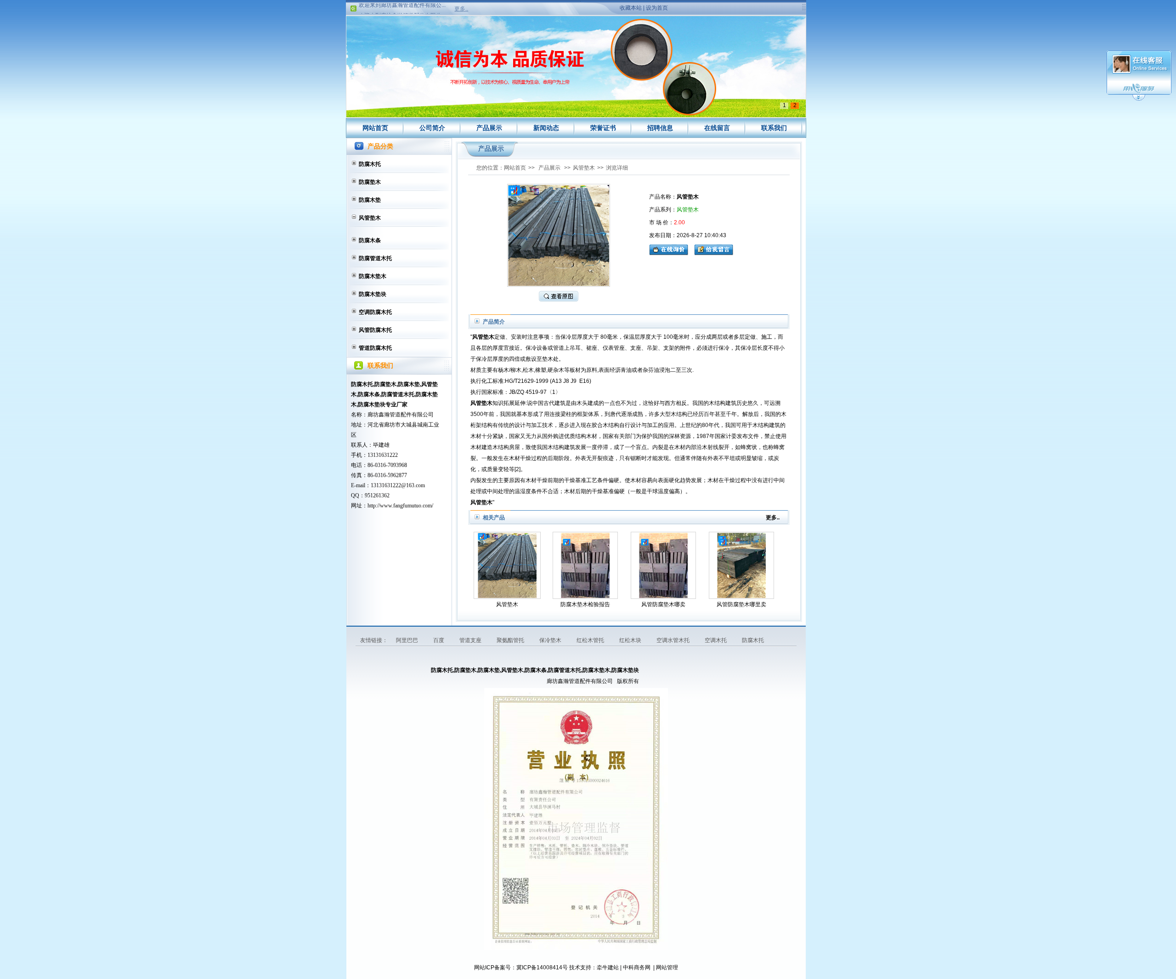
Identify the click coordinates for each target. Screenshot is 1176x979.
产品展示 (489, 127)
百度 (439, 640)
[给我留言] (713, 249)
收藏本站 (631, 8)
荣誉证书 (603, 127)
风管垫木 (370, 218)
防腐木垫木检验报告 (585, 604)
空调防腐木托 (375, 312)
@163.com (413, 485)
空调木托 (716, 640)
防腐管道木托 (375, 258)
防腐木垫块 (372, 294)
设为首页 (657, 8)
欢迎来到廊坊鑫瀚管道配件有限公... (402, 5)
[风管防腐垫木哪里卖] (741, 565)
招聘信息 (660, 127)
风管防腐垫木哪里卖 (741, 604)
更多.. (461, 9)
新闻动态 (546, 127)
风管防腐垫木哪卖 (663, 604)
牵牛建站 (608, 967)
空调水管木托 (673, 640)
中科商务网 (636, 967)
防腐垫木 (370, 182)
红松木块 (631, 640)
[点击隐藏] (1138, 99)
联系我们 (774, 127)
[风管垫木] (507, 565)
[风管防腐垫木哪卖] (663, 565)
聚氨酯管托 (511, 640)
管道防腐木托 (375, 348)
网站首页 (375, 127)
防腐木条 (370, 240)
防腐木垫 (370, 200)
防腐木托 (370, 164)
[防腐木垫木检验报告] (585, 565)
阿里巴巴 (407, 640)
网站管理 (667, 967)
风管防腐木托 (375, 330)
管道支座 (471, 640)
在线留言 (717, 127)
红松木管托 (591, 640)
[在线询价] (671, 249)
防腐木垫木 (372, 276)
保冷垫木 (551, 640)
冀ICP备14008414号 (542, 967)
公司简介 (432, 127)
